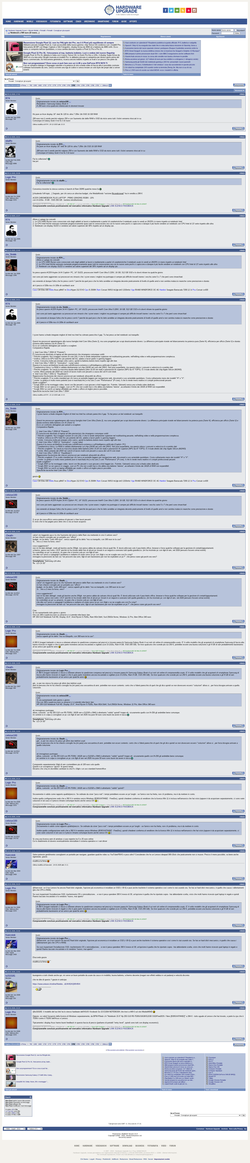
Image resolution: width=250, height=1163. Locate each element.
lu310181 (10, 975)
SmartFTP (212, 1076)
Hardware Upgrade (213, 1129)
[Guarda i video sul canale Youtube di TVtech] (188, 10)
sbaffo (8, 140)
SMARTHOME (103, 21)
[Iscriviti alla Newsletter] (177, 10)
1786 (92, 85)
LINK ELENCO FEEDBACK (121, 206)
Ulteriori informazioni (169, 1153)
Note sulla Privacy (236, 1129)
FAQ (63, 36)
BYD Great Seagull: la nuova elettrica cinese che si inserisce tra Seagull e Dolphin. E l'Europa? (162, 51)
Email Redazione (135, 1159)
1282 (35, 85)
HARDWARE (19, 21)
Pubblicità (106, 1159)
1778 (54, 85)
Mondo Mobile (33, 30)
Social (150, 1159)
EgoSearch (220, 36)
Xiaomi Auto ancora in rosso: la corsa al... (179, 1067)
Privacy (98, 1159)
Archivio (224, 1129)
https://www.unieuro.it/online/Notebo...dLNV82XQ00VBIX (56, 984)
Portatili (42, 30)
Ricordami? (241, 30)
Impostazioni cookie (162, 1159)
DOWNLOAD (127, 1145)
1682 (40, 85)
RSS (145, 1159)
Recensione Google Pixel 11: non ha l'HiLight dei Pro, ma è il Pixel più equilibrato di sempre (68, 42)
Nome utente (216, 30)
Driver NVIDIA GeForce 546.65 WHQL (222, 1074)
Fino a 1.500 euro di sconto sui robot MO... (180, 1076)
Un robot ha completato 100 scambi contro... (180, 1074)
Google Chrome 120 (215, 1082)
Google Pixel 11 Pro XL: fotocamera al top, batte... (33, 1062)
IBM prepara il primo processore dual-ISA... (180, 1065)
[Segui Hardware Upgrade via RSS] (182, 10)
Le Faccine (9, 1111)
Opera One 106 (213, 1067)
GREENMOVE (89, 21)
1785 (87, 85)
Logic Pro (10, 177)
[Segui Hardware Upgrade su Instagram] (194, 10)
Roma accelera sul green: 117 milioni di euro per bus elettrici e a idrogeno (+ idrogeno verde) (161, 59)
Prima (23, 85)
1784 (83, 85)
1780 (64, 85)
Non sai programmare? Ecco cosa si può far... (32, 1068)
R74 (7, 98)
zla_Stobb (10, 254)
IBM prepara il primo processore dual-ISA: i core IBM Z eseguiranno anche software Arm (159, 54)
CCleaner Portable (214, 1069)
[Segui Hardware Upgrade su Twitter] (171, 10)
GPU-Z (211, 1059)
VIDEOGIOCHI (41, 21)
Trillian (210, 1078)
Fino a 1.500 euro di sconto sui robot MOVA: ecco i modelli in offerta (151, 70)
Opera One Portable (215, 1065)
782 (31, 85)
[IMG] (14, 1113)
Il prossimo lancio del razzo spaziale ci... (179, 1061)
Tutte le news (128, 74)
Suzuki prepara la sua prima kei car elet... (179, 1080)
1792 (97, 85)
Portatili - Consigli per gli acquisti (58, 30)
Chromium (212, 1057)
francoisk (10, 854)
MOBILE (30, 21)
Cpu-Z (210, 1072)
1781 (68, 85)
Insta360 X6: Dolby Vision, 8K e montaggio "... (32, 1082)
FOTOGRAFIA (55, 21)
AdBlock (115, 1159)
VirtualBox (212, 1084)
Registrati (27, 36)
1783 (78, 85)
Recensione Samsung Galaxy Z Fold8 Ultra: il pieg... (34, 1075)
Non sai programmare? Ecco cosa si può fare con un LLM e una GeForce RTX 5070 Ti (65, 63)
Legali (92, 1159)
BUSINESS (139, 1145)
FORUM (115, 21)
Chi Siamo (84, 1159)
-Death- (9, 535)
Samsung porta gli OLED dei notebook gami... (180, 1071)
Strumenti (238, 90)
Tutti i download (212, 1089)
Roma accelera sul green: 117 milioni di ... (179, 1069)
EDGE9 (78, 21)
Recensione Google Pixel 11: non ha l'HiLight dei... (33, 1055)
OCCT (210, 1061)
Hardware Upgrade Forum (17, 30)
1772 (49, 85)
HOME (8, 21)
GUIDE (124, 21)
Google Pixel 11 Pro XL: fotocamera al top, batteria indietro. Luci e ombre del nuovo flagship (69, 53)
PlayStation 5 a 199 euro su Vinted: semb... (180, 1078)
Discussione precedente (115, 1050)
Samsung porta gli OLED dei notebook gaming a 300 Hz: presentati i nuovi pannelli (157, 62)
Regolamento (106, 36)
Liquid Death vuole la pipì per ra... (176, 1084)
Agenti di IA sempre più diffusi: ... (176, 1082)
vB (13, 1109)
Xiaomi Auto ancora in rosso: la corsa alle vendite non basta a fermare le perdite (156, 56)
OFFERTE (133, 21)
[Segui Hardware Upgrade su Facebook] (165, 10)
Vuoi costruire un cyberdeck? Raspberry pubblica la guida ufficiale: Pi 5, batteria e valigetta (160, 43)
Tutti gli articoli (11, 74)
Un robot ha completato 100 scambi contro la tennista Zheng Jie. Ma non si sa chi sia (158, 67)
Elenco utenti (166, 36)
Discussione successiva (134, 1050)
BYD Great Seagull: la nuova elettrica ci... (179, 1063)
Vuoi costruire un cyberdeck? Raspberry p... (180, 1057)
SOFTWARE (68, 21)
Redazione (124, 1159)
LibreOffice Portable (215, 1063)
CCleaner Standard (215, 1071)
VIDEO (163, 1145)
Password (215, 33)
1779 (59, 85)
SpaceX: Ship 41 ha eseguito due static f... (179, 1059)
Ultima (105, 85)
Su (245, 1129)
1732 (44, 85)
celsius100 (11, 494)
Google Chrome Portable (217, 1080)
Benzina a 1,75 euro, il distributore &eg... (179, 1072)
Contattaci (200, 1129)
